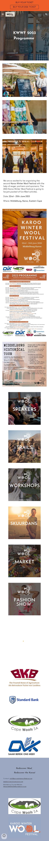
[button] (2, 14)
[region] (24, 5)
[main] (24, 36)
